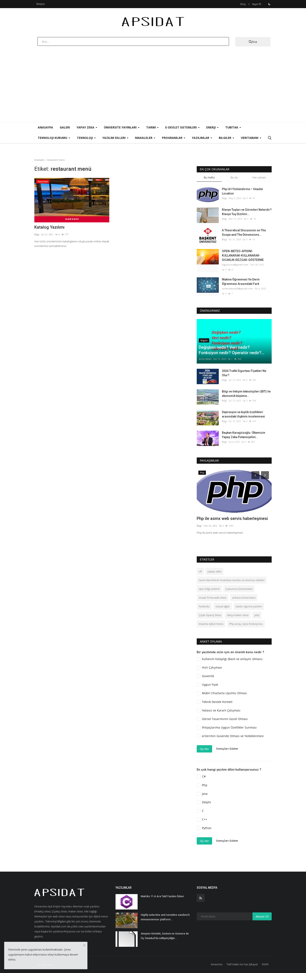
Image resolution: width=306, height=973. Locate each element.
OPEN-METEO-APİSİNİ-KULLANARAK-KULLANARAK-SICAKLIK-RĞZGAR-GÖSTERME (243, 255)
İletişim (40, 4)
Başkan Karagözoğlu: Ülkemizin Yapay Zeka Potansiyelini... (243, 435)
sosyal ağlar (222, 606)
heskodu (204, 606)
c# (200, 571)
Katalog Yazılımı (49, 227)
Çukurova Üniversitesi (239, 589)
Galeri (65, 127)
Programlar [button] (172, 138)
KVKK (265, 964)
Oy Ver (204, 749)
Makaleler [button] (144, 138)
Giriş (243, 4)
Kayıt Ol (256, 4)
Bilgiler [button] (225, 138)
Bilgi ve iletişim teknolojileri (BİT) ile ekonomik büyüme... (246, 393)
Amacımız (217, 964)
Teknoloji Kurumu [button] (53, 138)
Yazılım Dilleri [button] (114, 138)
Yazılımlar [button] (201, 138)
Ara (254, 42)
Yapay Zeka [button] (86, 127)
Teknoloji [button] (85, 138)
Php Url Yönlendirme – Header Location (242, 191)
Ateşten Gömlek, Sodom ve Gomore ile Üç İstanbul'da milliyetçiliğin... (165, 936)
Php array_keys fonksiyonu (246, 624)
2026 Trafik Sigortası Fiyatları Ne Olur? (244, 373)
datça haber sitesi (238, 615)
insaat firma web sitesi (212, 597)
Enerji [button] (211, 127)
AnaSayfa (45, 127)
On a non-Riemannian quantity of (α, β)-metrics (233, 485)
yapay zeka (214, 571)
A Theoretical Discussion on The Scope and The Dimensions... (244, 232)
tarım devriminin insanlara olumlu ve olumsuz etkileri (231, 580)
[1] (269, 4)
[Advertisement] (153, 91)
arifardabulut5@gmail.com (237, 288)
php (256, 615)
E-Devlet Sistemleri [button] (181, 127)
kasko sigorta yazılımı (249, 606)
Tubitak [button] (232, 127)
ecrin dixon (205, 358)
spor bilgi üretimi (209, 589)
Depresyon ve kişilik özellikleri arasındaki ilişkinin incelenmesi (243, 414)
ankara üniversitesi (243, 597)
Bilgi (36, 234)
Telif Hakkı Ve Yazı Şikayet (242, 964)
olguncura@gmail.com (235, 264)
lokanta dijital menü (211, 624)
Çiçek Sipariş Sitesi (210, 615)
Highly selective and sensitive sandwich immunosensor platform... (165, 917)
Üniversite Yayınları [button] (120, 127)
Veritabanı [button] (250, 138)
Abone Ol (262, 916)
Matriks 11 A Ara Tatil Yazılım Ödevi (162, 896)
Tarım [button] (151, 127)
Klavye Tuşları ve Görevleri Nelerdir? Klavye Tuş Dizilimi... (247, 212)
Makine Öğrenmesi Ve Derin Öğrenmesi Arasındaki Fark (241, 281)
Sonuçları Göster (227, 749)
